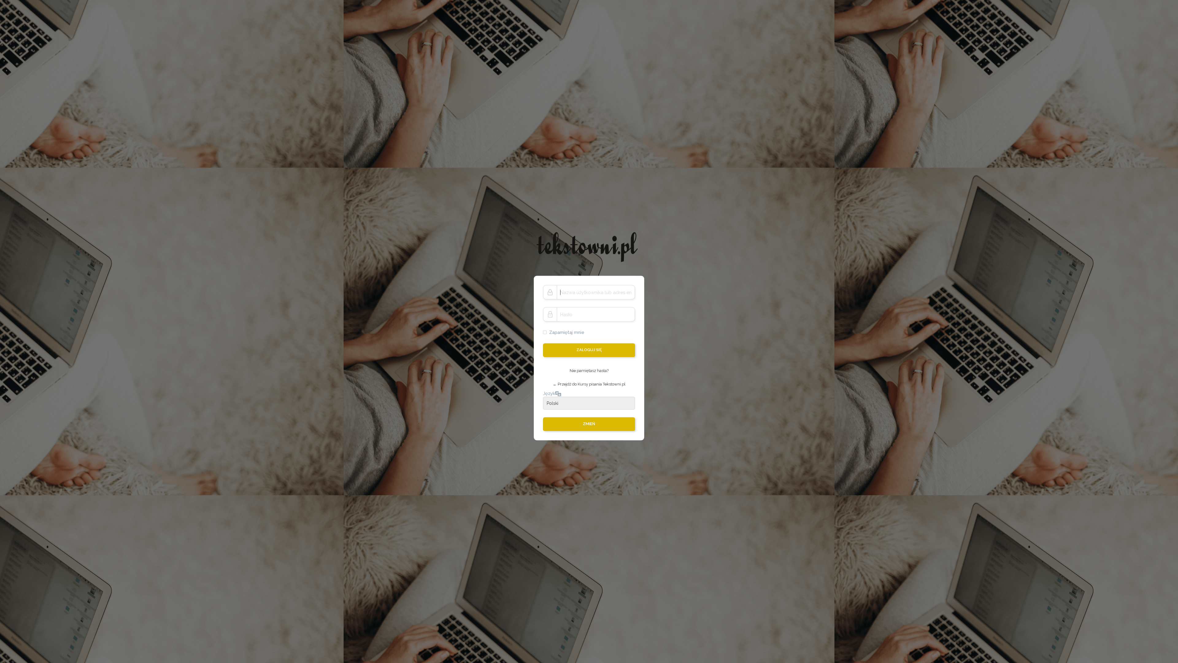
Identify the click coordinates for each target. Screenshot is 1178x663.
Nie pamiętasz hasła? (589, 370)
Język (549, 393)
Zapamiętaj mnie (566, 332)
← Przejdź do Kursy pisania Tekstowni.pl (589, 384)
